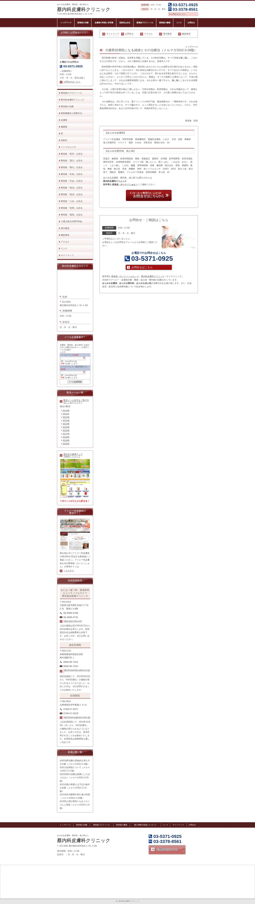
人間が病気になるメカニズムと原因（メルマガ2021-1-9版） (75, 804)
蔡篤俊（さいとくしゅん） (125, 184)
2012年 (66, 417)
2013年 (66, 420)
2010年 (66, 410)
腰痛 (133, 165)
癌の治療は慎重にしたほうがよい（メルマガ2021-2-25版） (75, 777)
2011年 (66, 414)
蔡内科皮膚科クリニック (115, 181)
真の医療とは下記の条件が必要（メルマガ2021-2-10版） (75, 787)
